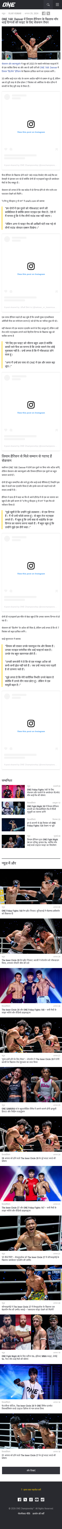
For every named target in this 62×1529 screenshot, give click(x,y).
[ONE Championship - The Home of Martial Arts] (9, 4)
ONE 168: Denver (48, 67)
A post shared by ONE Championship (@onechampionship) (31, 165)
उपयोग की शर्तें (38, 1513)
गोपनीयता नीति (24, 1513)
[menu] (57, 4)
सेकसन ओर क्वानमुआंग (11, 63)
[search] (48, 4)
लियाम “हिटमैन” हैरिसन (11, 71)
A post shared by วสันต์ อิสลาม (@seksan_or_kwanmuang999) (32, 307)
